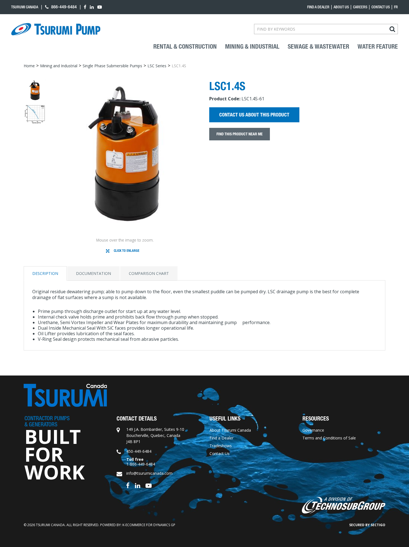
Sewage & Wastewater (318, 46)
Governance (313, 430)
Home (29, 65)
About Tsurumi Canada (230, 430)
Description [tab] (45, 273)
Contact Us (380, 7)
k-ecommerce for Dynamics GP (148, 525)
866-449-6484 (63, 6)
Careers (360, 7)
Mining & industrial (252, 46)
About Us (341, 7)
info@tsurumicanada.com (149, 473)
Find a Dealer (221, 438)
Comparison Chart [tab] (149, 273)
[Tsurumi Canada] (55, 29)
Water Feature (378, 46)
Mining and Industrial (58, 65)
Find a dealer (318, 7)
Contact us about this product (254, 115)
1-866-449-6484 (140, 464)
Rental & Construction (185, 46)
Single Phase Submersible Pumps (112, 65)
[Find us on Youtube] (149, 485)
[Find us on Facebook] (128, 485)
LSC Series (156, 65)
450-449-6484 (138, 451)
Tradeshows (221, 445)
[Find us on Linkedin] (137, 485)
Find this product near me (239, 134)
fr (396, 7)
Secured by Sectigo (367, 525)
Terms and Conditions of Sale (329, 438)
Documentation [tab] (93, 273)
